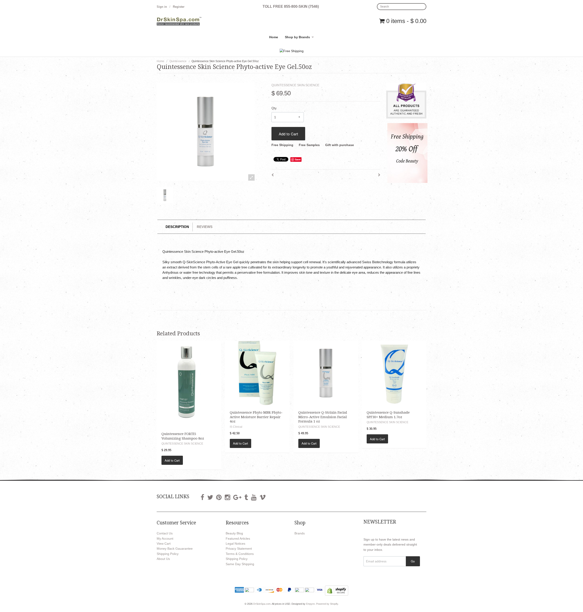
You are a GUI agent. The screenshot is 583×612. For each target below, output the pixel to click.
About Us (163, 559)
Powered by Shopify (327, 603)
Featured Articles (238, 538)
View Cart (164, 543)
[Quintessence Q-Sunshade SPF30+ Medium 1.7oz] (394, 372)
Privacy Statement (239, 548)
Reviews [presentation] (204, 227)
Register (178, 6)
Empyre (310, 603)
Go (413, 561)
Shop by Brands (297, 37)
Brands (299, 533)
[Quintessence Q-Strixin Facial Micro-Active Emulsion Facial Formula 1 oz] (326, 372)
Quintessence (178, 61)
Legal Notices (235, 543)
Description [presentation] (177, 227)
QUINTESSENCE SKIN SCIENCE (295, 85)
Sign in (162, 6)
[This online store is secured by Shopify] (336, 590)
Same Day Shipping (240, 564)
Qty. (274, 108)
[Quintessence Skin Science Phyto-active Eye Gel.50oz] (165, 195)
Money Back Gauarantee (175, 548)
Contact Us (165, 533)
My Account (165, 538)
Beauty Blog (234, 533)
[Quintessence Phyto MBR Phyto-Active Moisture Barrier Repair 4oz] (257, 372)
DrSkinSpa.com (262, 603)
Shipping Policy (168, 554)
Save (298, 159)
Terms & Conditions (240, 554)
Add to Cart (288, 134)
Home (273, 37)
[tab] (177, 227)
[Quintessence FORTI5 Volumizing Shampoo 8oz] (189, 383)
